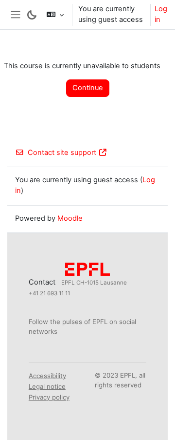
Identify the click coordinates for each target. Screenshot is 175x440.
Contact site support (62, 152)
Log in (161, 14)
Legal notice (47, 386)
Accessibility (47, 376)
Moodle (70, 218)
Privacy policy (49, 397)
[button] (55, 14)
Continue (87, 87)
